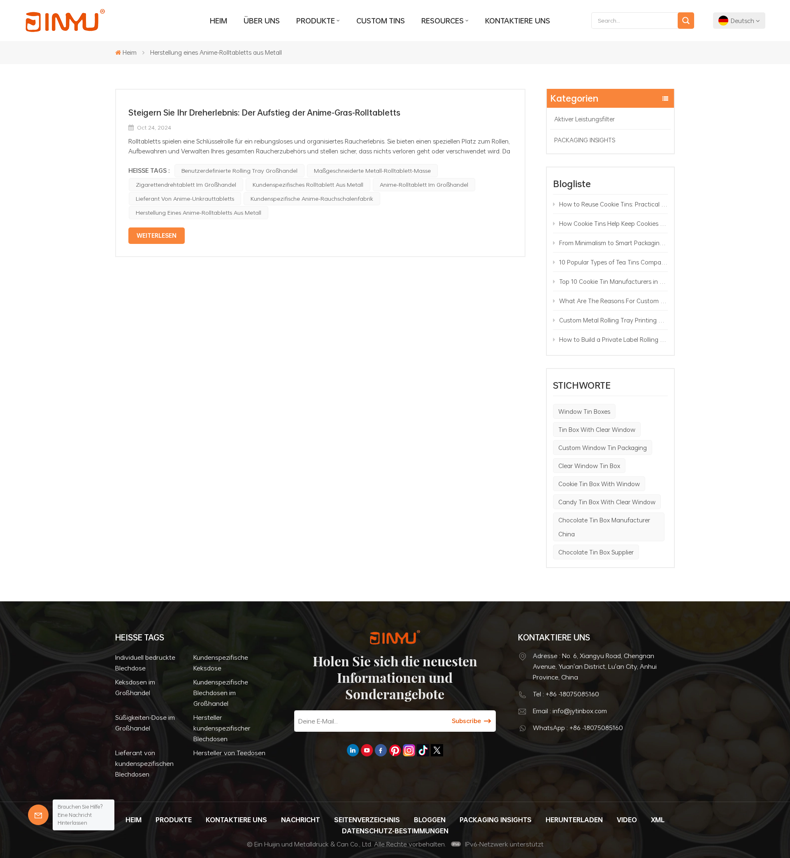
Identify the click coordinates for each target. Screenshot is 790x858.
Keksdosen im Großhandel (135, 687)
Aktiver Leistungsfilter (584, 118)
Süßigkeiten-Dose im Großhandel (145, 722)
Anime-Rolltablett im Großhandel (424, 184)
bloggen (430, 820)
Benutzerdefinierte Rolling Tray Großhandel (239, 170)
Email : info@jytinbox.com (570, 711)
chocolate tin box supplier (596, 552)
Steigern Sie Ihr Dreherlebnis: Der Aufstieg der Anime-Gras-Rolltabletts (264, 112)
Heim (218, 20)
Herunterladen (574, 820)
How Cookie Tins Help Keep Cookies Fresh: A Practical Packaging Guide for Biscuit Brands (613, 223)
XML (658, 820)
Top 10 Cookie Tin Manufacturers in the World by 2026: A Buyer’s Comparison (613, 281)
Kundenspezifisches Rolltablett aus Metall (308, 184)
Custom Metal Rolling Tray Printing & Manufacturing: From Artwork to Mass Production (613, 320)
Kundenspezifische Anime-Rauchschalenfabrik (312, 198)
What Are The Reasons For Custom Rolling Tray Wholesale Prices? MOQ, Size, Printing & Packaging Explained (613, 300)
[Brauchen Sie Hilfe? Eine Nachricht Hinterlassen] (38, 815)
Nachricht (300, 820)
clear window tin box (589, 465)
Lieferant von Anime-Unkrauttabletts (185, 198)
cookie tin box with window (599, 483)
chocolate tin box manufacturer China (604, 526)
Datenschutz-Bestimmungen (395, 831)
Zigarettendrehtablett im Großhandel (186, 184)
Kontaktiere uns (517, 20)
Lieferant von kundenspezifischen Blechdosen (144, 763)
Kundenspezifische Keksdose (220, 662)
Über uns (262, 20)
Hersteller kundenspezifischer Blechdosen (222, 728)
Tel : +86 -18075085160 (566, 694)
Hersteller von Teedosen (229, 753)
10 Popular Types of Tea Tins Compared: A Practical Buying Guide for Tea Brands (613, 262)
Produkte (315, 20)
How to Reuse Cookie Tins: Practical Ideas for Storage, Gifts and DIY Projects (613, 204)
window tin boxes (584, 411)
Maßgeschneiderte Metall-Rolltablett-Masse (372, 170)
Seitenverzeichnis (367, 820)
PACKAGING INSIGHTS (584, 139)
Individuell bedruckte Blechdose (145, 662)
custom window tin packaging (602, 447)
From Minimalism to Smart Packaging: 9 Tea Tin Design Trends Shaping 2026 (613, 242)
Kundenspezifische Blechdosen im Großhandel (220, 692)
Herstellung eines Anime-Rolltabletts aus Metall (198, 212)
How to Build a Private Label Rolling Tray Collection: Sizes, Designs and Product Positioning (613, 339)
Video (627, 820)
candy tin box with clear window (606, 501)
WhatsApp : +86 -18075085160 (578, 728)
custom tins (380, 20)
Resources (442, 20)
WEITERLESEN (157, 235)
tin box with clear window (596, 429)
